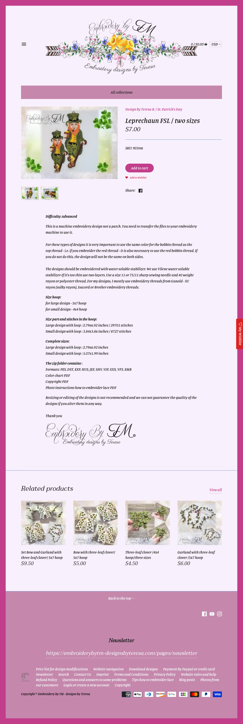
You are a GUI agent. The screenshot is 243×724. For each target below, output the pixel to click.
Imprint (102, 674)
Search (63, 674)
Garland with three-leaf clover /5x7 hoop (196, 555)
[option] (30, 193)
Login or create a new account (86, 685)
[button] (136, 177)
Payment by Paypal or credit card (189, 669)
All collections (122, 92)
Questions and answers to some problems (94, 679)
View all (215, 489)
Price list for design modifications (62, 669)
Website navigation (108, 669)
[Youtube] (212, 613)
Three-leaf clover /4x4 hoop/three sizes (142, 555)
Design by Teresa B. (140, 109)
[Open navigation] (24, 44)
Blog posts (187, 679)
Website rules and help (198, 674)
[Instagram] (219, 613)
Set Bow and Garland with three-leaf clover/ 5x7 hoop (42, 555)
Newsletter (44, 674)
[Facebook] (204, 613)
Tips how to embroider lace (153, 679)
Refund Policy (46, 679)
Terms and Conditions (131, 674)
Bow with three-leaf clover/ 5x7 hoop (94, 555)
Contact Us (82, 674)
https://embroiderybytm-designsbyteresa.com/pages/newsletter (121, 653)
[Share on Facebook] (140, 189)
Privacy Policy (165, 674)
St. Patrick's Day (169, 109)
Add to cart (139, 168)
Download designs (143, 669)
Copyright (123, 685)
